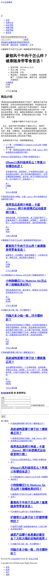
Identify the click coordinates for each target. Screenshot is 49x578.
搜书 (16, 42)
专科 (27, 42)
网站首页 (14, 45)
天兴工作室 (33, 559)
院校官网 (22, 42)
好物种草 (24, 45)
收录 (8, 570)
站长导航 (9, 25)
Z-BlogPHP (15, 559)
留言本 (8, 33)
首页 (8, 20)
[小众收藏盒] (6, 2)
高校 (3, 42)
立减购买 (9, 82)
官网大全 (9, 23)
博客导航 (9, 28)
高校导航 (9, 30)
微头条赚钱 (9, 42)
